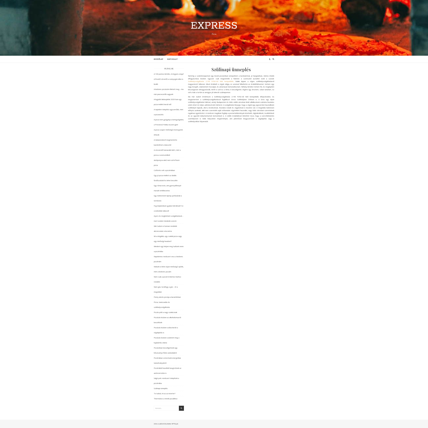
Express (214, 25)
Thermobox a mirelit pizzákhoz (165, 398)
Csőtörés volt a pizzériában (164, 170)
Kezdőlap (158, 59)
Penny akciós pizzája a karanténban (167, 297)
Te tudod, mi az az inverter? (164, 393)
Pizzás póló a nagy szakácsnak (165, 312)
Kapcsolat (172, 59)
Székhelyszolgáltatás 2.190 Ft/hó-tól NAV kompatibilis (211, 81)
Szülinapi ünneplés (161, 388)
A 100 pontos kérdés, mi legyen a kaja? (169, 74)
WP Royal (175, 424)
